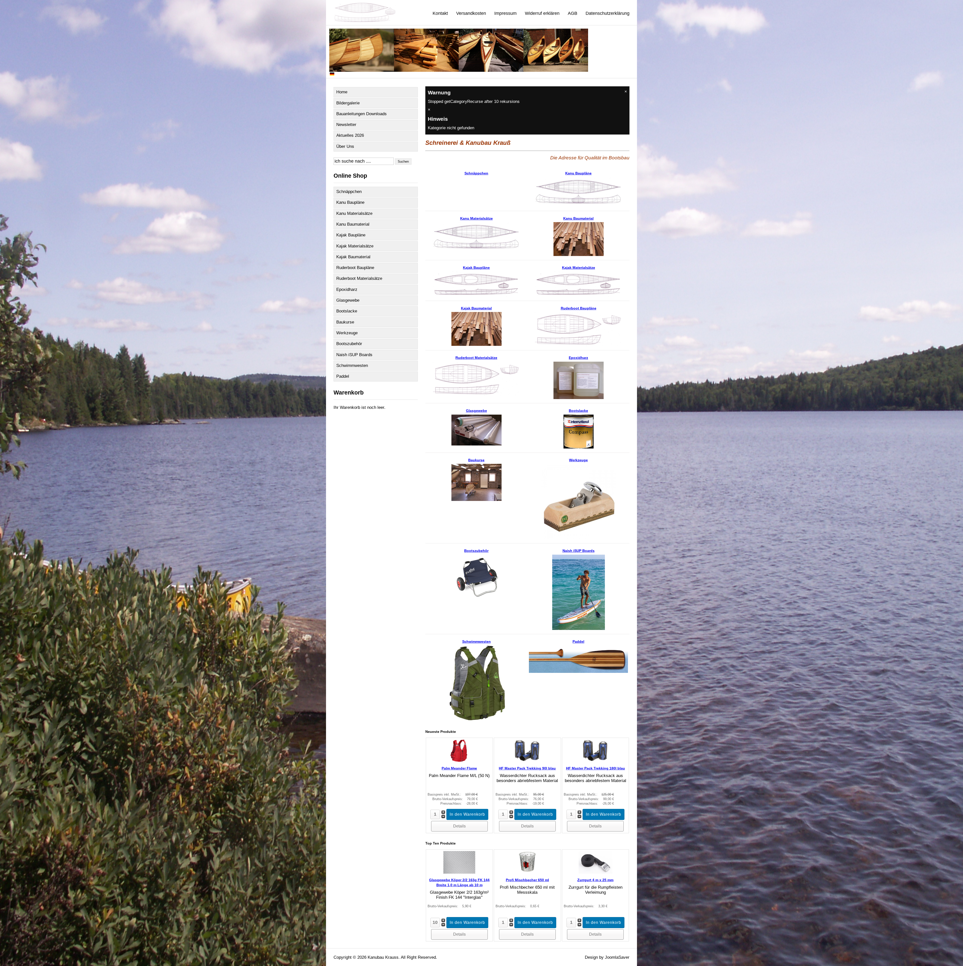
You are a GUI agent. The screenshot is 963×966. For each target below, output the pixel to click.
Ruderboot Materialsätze (359, 278)
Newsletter (346, 124)
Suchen (403, 161)
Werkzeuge (347, 333)
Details (459, 826)
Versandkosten (471, 13)
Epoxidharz (346, 289)
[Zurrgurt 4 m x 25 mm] (595, 872)
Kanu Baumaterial (352, 224)
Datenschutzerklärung (607, 13)
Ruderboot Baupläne (355, 267)
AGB (572, 13)
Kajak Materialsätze (354, 246)
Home (341, 92)
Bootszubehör (349, 343)
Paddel (342, 376)
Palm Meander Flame (459, 768)
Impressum (505, 13)
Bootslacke (346, 311)
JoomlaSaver (617, 957)
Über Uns (345, 146)
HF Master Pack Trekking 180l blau (595, 768)
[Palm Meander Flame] (459, 760)
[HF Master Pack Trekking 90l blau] (527, 760)
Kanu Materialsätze (354, 213)
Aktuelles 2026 (350, 135)
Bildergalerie (348, 103)
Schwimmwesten (352, 365)
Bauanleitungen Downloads (361, 113)
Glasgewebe (347, 300)
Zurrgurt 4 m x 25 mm (595, 880)
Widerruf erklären (542, 13)
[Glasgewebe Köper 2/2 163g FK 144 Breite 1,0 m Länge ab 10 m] (459, 872)
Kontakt (440, 13)
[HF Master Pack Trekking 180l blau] (595, 760)
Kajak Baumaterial (353, 256)
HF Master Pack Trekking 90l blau (527, 768)
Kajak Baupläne (350, 235)
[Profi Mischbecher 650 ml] (527, 872)
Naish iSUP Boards (354, 354)
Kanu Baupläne (350, 202)
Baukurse (345, 322)
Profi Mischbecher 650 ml (527, 880)
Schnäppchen (349, 191)
